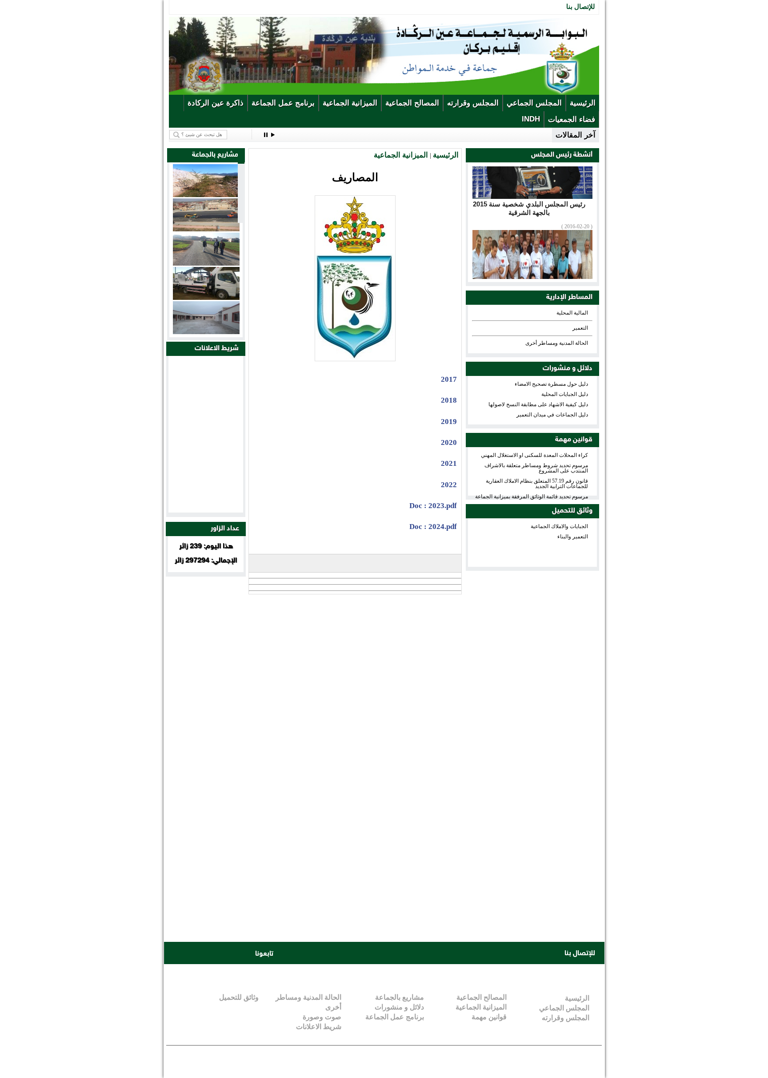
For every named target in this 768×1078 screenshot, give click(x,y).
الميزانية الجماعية (350, 103)
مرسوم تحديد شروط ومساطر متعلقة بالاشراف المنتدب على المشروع (536, 468)
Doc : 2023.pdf (433, 505)
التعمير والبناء (572, 536)
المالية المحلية (572, 313)
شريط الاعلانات (217, 348)
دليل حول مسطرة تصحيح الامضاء (551, 384)
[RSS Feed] (244, 953)
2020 (449, 442)
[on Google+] (227, 953)
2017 (449, 379)
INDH (531, 119)
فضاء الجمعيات (571, 119)
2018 (449, 400)
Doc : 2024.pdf (433, 526)
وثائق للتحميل (572, 511)
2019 (449, 421)
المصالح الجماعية (412, 103)
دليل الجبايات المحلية (564, 394)
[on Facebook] (177, 953)
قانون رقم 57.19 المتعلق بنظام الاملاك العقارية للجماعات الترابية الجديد (537, 483)
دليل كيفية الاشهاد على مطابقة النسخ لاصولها (538, 404)
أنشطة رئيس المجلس (561, 155)
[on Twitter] (194, 953)
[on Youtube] (210, 953)
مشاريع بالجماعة (399, 997)
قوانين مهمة (573, 440)
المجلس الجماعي (534, 103)
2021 (449, 463)
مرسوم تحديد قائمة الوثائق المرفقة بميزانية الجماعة (531, 496)
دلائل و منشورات (567, 368)
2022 (449, 484)
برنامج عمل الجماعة (283, 103)
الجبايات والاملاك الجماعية (559, 526)
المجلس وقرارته (473, 103)
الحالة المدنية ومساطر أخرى (556, 343)
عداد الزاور (225, 529)
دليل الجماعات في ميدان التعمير (552, 415)
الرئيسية (583, 103)
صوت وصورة (322, 1017)
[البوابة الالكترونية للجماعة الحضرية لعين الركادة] (384, 93)
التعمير (580, 328)
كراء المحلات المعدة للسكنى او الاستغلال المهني (534, 455)
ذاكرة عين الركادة (216, 103)
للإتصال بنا (580, 6)
